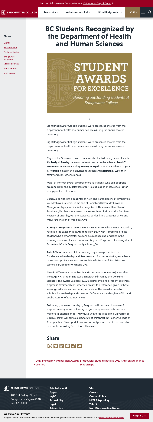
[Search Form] (149, 12)
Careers (93, 392)
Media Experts (10, 68)
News (7, 36)
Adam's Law (57, 408)
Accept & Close (139, 416)
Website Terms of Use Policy (111, 417)
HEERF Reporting (99, 400)
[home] (19, 12)
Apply (53, 392)
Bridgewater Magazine (9, 57)
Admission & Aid (59, 388)
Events (7, 43)
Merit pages (9, 73)
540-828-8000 (19, 403)
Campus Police (97, 396)
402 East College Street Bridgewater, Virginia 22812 (26, 397)
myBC (53, 396)
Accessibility (57, 400)
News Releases (10, 47)
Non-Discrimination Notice (104, 408)
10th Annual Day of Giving (97, 3)
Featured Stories (11, 52)
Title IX (93, 404)
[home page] (21, 388)
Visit (91, 388)
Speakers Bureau (11, 64)
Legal (53, 404)
